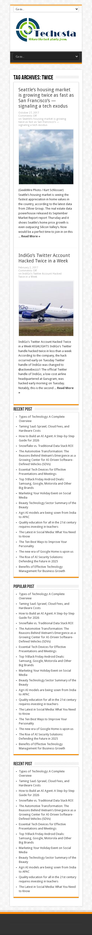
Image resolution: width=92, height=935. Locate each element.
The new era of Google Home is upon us (46, 551)
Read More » (30, 236)
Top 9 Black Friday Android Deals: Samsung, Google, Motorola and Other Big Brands (45, 483)
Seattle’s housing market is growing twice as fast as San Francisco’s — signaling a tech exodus (46, 98)
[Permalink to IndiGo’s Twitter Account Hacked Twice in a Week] (46, 308)
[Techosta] (46, 39)
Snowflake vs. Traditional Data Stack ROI (46, 446)
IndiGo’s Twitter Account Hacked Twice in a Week (44, 258)
